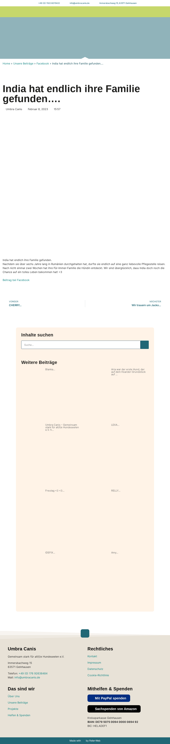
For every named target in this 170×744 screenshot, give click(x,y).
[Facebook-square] (21, 725)
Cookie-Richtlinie (98, 675)
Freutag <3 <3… (54, 490)
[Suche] (144, 345)
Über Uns (14, 696)
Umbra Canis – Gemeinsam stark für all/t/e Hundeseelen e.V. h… (62, 427)
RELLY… (115, 490)
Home (6, 63)
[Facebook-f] (155, 12)
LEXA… (115, 424)
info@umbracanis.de (27, 677)
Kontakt (92, 656)
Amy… (114, 552)
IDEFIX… (50, 552)
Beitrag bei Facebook (16, 280)
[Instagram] (149, 12)
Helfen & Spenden (19, 715)
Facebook (43, 63)
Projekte (13, 709)
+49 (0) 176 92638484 (33, 673)
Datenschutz (95, 669)
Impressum (94, 662)
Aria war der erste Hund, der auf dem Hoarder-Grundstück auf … (128, 372)
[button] (130, 12)
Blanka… (50, 369)
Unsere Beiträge (23, 63)
